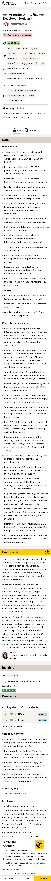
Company (33, 130)
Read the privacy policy (11, 870)
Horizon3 (25, 18)
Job (19, 130)
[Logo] (9, 3)
